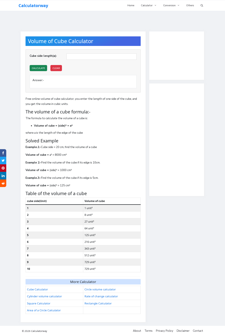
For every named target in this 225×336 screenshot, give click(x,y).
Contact (198, 331)
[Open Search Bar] (201, 5)
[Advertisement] (112, 19)
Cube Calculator (37, 289)
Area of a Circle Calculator (44, 310)
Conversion (169, 5)
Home (130, 5)
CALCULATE (38, 68)
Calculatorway (33, 5)
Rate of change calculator (101, 296)
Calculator (147, 5)
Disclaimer (183, 331)
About (137, 331)
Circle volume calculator (100, 289)
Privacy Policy (164, 331)
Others (190, 5)
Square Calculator (38, 303)
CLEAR (56, 68)
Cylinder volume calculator (44, 296)
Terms (148, 331)
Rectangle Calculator (98, 303)
